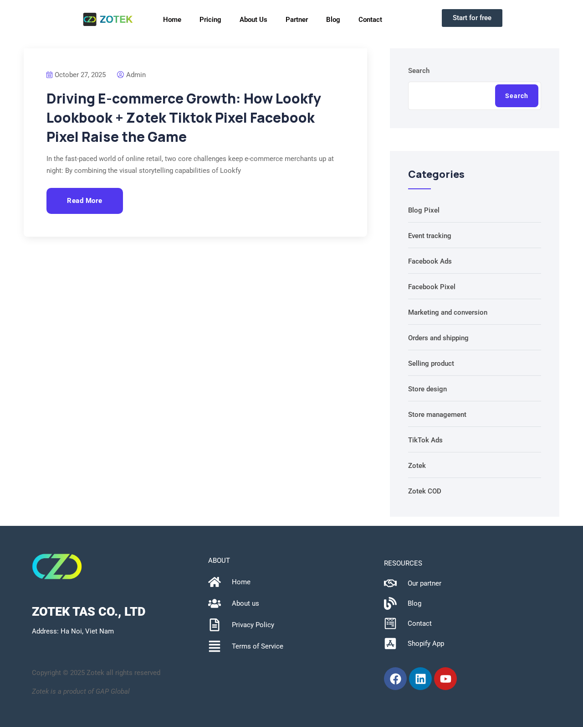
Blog (333, 20)
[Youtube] (445, 678)
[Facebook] (395, 678)
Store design (427, 389)
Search (419, 71)
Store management (437, 414)
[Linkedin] (420, 678)
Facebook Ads (430, 261)
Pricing (210, 20)
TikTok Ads (425, 440)
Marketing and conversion (447, 312)
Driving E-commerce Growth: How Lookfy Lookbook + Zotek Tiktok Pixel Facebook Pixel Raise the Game (183, 117)
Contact (370, 20)
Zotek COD (424, 491)
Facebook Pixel (431, 287)
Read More (84, 201)
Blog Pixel (424, 210)
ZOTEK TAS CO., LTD (88, 611)
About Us (253, 20)
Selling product (431, 363)
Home (172, 20)
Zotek (417, 466)
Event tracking (429, 236)
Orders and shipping (438, 338)
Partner (297, 20)
